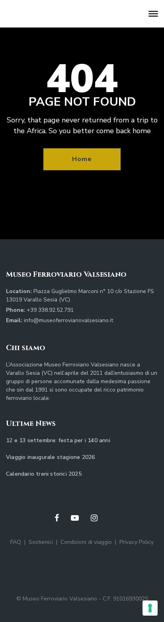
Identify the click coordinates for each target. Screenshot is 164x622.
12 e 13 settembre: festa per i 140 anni (58, 440)
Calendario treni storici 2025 (44, 474)
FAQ (15, 542)
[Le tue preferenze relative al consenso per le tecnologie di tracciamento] (150, 608)
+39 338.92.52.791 (50, 310)
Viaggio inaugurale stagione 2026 (50, 457)
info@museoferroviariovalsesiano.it (68, 320)
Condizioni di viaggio (86, 542)
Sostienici (41, 542)
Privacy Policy (136, 542)
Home (82, 159)
